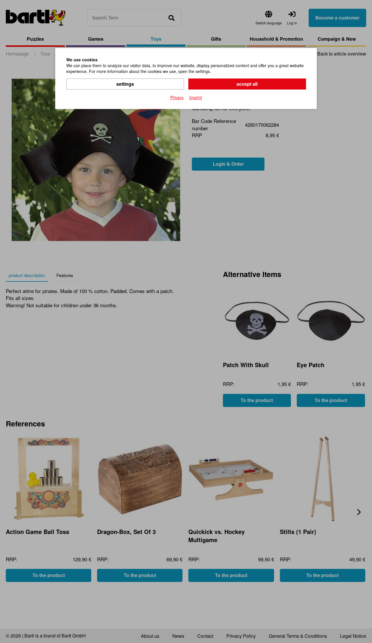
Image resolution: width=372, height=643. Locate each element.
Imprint (195, 97)
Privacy (177, 97)
